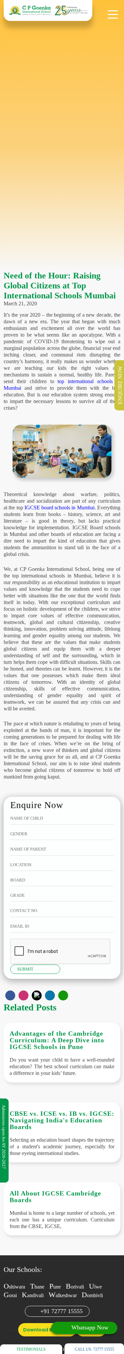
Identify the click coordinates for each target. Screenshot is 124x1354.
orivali (75, 1287)
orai (10, 1295)
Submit (25, 969)
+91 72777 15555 (61, 1311)
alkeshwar (63, 1295)
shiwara (14, 1287)
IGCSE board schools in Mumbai (59, 507)
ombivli (92, 1295)
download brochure (47, 1329)
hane (37, 1287)
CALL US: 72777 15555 (94, 1349)
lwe (95, 1287)
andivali (33, 1295)
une (55, 1287)
